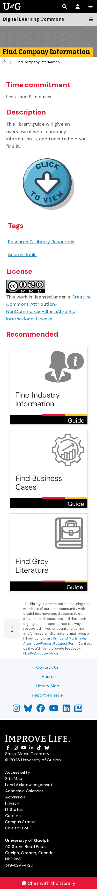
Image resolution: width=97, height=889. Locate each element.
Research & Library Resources (41, 242)
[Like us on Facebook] (40, 710)
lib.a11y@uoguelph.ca (40, 653)
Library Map (47, 686)
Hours (48, 676)
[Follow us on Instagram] (16, 710)
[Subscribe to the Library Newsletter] (78, 710)
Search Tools (22, 255)
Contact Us (47, 667)
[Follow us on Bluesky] (28, 710)
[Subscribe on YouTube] (53, 710)
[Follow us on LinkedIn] (66, 710)
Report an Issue (47, 695)
